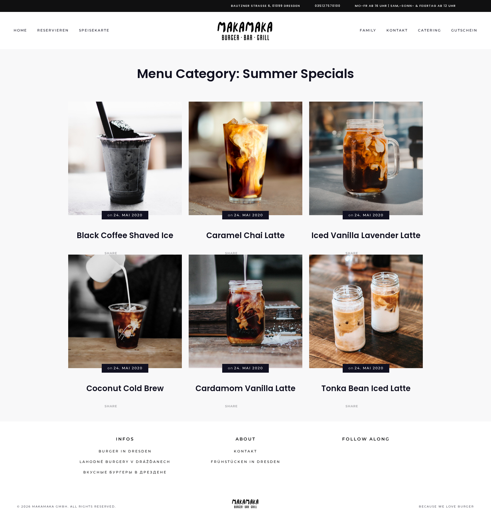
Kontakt (397, 30)
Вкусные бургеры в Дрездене (125, 472)
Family (368, 30)
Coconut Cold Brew (125, 388)
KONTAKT (245, 451)
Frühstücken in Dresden (245, 462)
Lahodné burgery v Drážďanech (125, 462)
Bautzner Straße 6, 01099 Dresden (265, 5)
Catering (429, 30)
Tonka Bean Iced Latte (366, 388)
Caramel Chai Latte (245, 235)
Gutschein (464, 30)
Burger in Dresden (125, 451)
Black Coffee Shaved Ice (125, 235)
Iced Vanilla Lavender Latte (366, 235)
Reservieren (53, 30)
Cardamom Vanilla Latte (245, 388)
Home (20, 30)
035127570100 (327, 5)
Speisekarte (94, 30)
